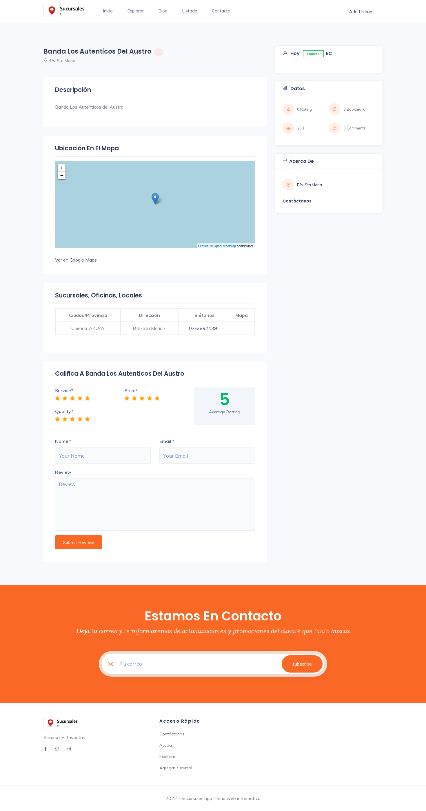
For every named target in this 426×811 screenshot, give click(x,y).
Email (165, 441)
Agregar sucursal (175, 767)
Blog (163, 11)
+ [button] (61, 168)
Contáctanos (171, 734)
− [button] (61, 175)
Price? (131, 390)
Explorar (135, 11)
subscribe (302, 664)
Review (63, 472)
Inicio (108, 11)
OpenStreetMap (225, 245)
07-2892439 (203, 328)
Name (61, 441)
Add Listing (360, 11)
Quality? (64, 411)
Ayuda (165, 745)
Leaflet (203, 245)
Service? (64, 390)
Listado (189, 11)
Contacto (221, 11)
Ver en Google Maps (76, 260)
